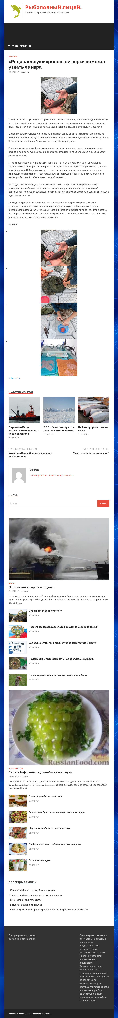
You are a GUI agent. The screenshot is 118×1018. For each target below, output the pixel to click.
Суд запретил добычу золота (45, 610)
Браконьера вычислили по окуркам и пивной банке (58, 675)
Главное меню (21, 46)
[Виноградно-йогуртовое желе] (18, 806)
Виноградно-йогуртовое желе (46, 796)
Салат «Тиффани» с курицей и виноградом (40, 772)
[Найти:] (59, 503)
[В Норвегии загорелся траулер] (59, 580)
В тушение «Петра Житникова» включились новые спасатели (23, 430)
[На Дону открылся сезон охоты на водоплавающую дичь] (18, 668)
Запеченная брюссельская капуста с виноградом (57, 812)
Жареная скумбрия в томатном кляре (50, 828)
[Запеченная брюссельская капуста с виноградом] (18, 822)
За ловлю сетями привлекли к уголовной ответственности (62, 642)
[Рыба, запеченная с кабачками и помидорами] (18, 854)
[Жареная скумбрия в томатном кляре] (18, 838)
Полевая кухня (16, 768)
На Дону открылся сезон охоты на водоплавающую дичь (61, 658)
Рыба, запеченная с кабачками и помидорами (55, 844)
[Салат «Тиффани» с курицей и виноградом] (59, 766)
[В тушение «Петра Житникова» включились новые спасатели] (24, 424)
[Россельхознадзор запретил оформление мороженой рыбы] (18, 636)
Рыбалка (13, 56)
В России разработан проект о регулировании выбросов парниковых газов (49, 909)
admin (26, 72)
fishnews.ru (14, 378)
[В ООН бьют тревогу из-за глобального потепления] (59, 424)
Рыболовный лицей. (53, 7)
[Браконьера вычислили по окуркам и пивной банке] (18, 685)
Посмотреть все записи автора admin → (52, 475)
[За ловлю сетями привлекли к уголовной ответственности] (18, 652)
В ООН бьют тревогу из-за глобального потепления (58, 429)
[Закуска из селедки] (18, 870)
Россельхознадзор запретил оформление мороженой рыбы (63, 626)
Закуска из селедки (40, 860)
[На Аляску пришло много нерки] (93, 424)
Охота (11, 583)
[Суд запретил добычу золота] (18, 620)
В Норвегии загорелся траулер (32, 587)
